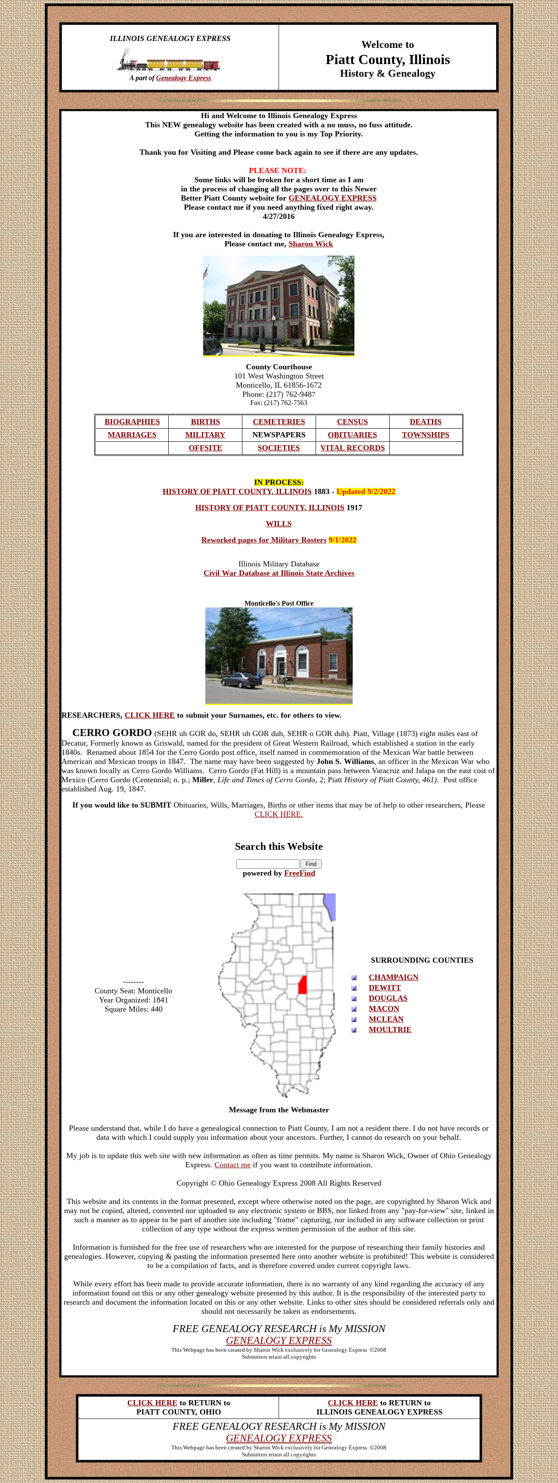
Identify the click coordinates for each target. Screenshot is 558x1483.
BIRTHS (205, 421)
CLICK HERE (150, 715)
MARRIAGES (132, 434)
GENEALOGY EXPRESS (333, 198)
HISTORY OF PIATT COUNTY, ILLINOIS (237, 491)
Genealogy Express (183, 78)
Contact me (232, 1164)
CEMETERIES (279, 421)
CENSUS (352, 421)
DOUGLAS (388, 998)
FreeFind (299, 873)
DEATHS (426, 421)
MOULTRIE (390, 1029)
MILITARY (205, 434)
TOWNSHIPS (425, 434)
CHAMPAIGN (393, 977)
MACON (384, 1008)
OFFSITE (205, 447)
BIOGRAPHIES (132, 421)
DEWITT (385, 987)
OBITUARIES (352, 434)
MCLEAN (386, 1019)
